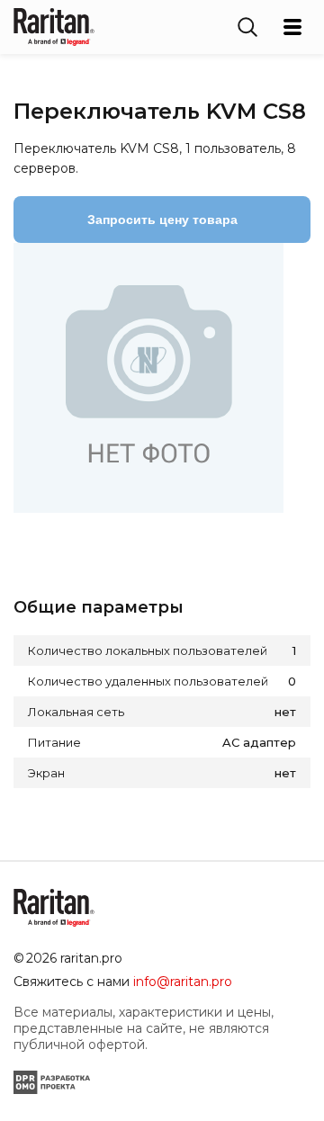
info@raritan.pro (182, 981)
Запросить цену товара (162, 219)
